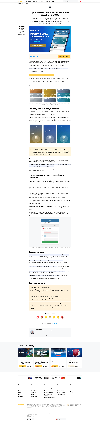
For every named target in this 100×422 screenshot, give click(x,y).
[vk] (28, 419)
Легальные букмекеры (48, 390)
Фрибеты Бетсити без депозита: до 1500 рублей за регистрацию (25, 358)
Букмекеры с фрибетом (48, 388)
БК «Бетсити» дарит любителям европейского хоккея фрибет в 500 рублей (58, 358)
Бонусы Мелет (34, 396)
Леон (19, 398)
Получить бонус (64, 56)
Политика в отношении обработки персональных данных (75, 392)
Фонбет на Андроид (61, 392)
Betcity (27, 3)
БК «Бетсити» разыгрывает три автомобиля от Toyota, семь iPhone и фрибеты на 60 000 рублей (41, 358)
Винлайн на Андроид (61, 386)
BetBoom (20, 388)
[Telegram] (57, 323)
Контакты (72, 386)
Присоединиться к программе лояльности (41, 74)
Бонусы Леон (33, 394)
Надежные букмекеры (48, 392)
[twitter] (30, 419)
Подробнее (29, 366)
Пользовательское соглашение (73, 389)
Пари (19, 394)
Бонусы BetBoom (34, 388)
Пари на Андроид (60, 390)
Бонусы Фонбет (34, 390)
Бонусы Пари (33, 392)
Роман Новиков (50, 8)
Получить (23, 366)
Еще (53, 1)
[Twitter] (55, 323)
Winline (19, 386)
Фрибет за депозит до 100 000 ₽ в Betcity (74, 358)
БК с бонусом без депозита (49, 386)
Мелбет (19, 392)
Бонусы (35, 1)
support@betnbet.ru (33, 414)
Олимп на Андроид (61, 394)
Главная (19, 3)
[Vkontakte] (53, 323)
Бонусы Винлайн (34, 386)
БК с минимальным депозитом (48, 395)
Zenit (19, 400)
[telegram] (33, 419)
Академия (48, 1)
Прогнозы (41, 1)
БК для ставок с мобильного (49, 397)
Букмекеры (28, 1)
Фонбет (19, 390)
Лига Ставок (20, 396)
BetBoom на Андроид (61, 388)
